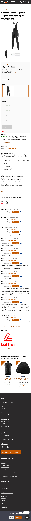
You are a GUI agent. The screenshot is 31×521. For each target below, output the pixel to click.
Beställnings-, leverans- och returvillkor (10, 476)
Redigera (11, 517)
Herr (13, 9)
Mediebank (4, 507)
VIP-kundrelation (6, 488)
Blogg (3, 500)
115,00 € (14, 72)
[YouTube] (8, 447)
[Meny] (2, 2)
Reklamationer (5, 465)
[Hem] (10, 2)
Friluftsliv (11, 6)
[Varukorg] (26, 2)
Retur (3, 462)
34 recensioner (20, 148)
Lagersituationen (5, 142)
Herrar (3, 191)
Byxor (22, 6)
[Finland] (29, 2)
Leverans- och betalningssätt (8, 472)
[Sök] (21, 2)
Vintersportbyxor (6, 9)
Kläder (17, 6)
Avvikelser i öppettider (7, 414)
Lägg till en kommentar (15, 326)
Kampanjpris (6, 64)
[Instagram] (5, 447)
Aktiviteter (4, 6)
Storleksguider (5, 503)
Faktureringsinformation (7, 439)
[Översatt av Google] (6, 212)
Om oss (3, 511)
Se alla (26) (4, 326)
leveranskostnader (19, 66)
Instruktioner (5, 469)
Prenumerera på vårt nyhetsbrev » (11, 452)
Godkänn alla (18, 517)
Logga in (4, 484)
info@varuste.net (5, 423)
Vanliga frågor (5, 432)
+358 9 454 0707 (8, 421)
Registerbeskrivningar (7, 492)
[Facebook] (2, 447)
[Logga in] (23, 2)
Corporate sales (5, 435)
